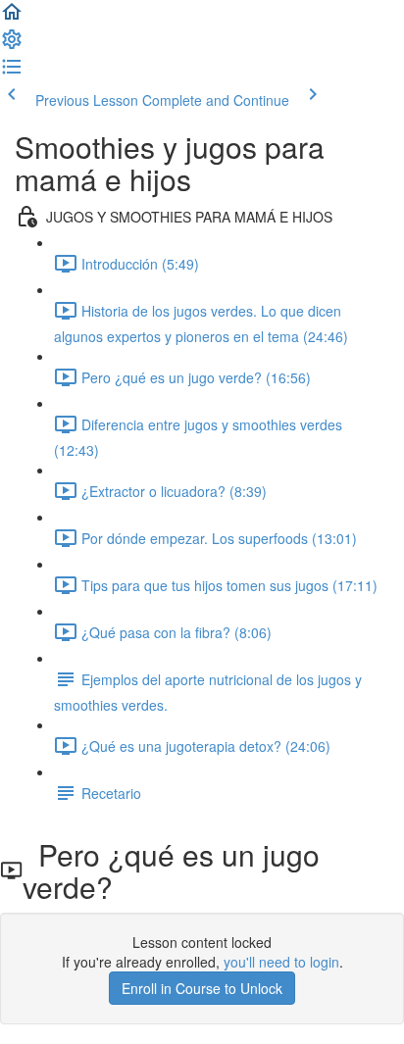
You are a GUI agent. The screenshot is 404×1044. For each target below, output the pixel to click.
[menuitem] (12, 45)
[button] (12, 17)
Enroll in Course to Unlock (202, 988)
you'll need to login (281, 961)
